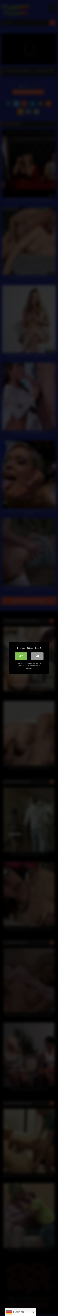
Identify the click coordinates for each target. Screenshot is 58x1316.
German (18, 1312)
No (37, 656)
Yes (21, 656)
